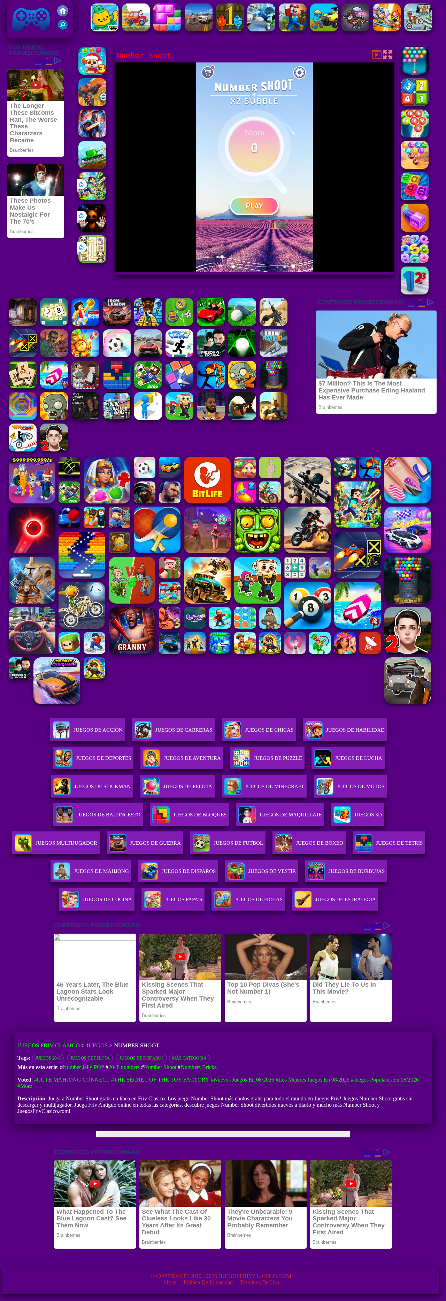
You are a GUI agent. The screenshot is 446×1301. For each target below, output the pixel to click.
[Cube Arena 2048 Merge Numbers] (415, 230)
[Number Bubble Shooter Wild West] (415, 167)
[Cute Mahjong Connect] (92, 261)
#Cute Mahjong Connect (72, 1080)
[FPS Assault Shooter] (273, 418)
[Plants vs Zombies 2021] (242, 387)
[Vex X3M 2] (23, 450)
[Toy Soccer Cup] (179, 324)
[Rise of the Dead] (54, 355)
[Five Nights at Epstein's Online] (85, 418)
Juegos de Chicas (269, 730)
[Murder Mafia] (85, 387)
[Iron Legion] (117, 324)
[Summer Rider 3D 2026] (54, 387)
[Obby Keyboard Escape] (148, 324)
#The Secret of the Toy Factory (160, 1080)
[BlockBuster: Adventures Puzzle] (117, 387)
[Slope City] (242, 355)
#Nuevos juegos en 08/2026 (242, 1080)
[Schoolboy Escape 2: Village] (54, 450)
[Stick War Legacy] (92, 136)
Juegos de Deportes (103, 758)
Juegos (97, 1045)
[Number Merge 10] (54, 324)
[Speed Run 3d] (23, 355)
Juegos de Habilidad (355, 730)
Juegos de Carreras (183, 730)
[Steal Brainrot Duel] (179, 418)
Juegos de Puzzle (278, 758)
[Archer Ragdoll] (211, 387)
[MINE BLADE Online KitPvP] (92, 198)
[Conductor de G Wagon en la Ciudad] (199, 29)
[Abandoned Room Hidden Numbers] (23, 324)
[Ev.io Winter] (92, 104)
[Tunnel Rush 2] (23, 418)
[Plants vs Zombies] (54, 418)
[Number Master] (415, 104)
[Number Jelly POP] (415, 261)
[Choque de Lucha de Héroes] (387, 29)
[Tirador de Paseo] (324, 29)
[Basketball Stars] (211, 418)
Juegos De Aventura (192, 758)
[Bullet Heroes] (261, 29)
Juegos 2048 (48, 1058)
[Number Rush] (415, 293)
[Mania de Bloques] (167, 29)
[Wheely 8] (136, 29)
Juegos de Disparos (142, 1058)
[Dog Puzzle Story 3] (92, 73)
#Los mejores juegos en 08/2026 (312, 1080)
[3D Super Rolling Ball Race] (117, 355)
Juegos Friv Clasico (23, 9)
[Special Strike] (273, 324)
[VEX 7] (179, 355)
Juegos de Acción (98, 730)
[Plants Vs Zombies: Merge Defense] (85, 355)
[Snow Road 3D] (273, 355)
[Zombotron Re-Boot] (355, 29)
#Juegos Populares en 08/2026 (385, 1080)
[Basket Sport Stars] (85, 324)
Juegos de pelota (90, 1058)
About (170, 1282)
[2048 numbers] (415, 198)
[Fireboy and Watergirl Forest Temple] (230, 29)
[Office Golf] (242, 324)
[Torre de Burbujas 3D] (273, 387)
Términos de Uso (259, 1282)
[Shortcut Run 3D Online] (148, 418)
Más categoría (189, 1058)
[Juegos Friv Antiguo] (62, 14)
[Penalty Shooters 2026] (211, 355)
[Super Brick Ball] (179, 387)
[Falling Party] (293, 29)
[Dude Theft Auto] (117, 418)
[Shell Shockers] (242, 418)
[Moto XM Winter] (418, 29)
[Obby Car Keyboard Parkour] (211, 324)
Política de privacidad (208, 1282)
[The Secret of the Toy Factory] (92, 230)
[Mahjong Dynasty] (23, 387)
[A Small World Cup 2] (148, 387)
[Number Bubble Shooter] (415, 73)
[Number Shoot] (415, 136)
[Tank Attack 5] (92, 167)
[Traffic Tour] (148, 355)
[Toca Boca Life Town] (104, 29)
